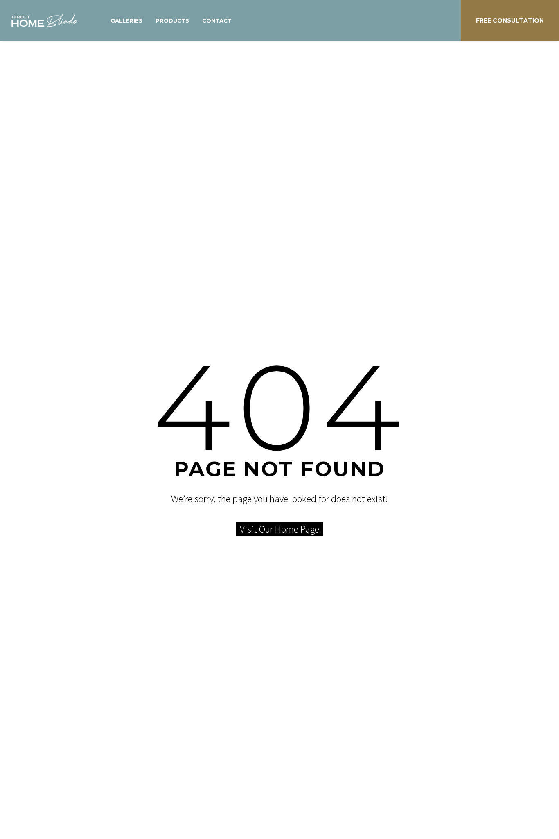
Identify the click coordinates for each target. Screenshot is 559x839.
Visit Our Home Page (279, 529)
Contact (217, 20)
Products (172, 20)
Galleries (126, 20)
